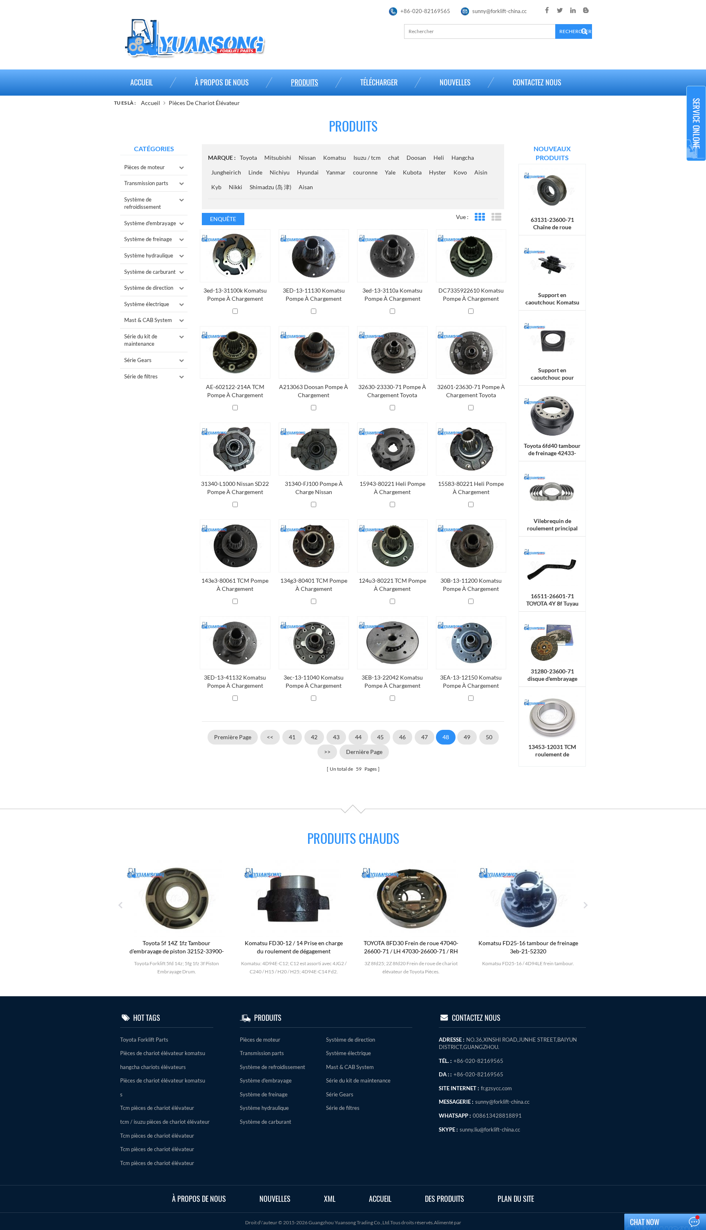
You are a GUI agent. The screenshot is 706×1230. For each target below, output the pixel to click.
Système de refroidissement (142, 203)
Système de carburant (150, 271)
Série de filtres (141, 376)
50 (489, 737)
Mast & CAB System (148, 320)
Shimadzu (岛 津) (270, 186)
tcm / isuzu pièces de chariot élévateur (165, 1121)
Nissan (307, 157)
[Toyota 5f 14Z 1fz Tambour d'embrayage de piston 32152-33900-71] (176, 898)
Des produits (444, 1199)
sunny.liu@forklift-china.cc (490, 1129)
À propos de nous (222, 82)
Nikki (235, 186)
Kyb (216, 186)
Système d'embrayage (150, 223)
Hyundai (308, 172)
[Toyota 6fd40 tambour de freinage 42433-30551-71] (552, 415)
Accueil (141, 82)
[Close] (696, 164)
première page (232, 737)
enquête (223, 218)
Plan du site (516, 1199)
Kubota (412, 172)
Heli (438, 157)
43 (336, 737)
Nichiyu (280, 172)
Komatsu (334, 157)
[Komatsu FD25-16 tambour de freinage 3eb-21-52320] (528, 898)
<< (270, 737)
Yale (390, 172)
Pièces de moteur (144, 167)
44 (358, 737)
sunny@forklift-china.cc (499, 11)
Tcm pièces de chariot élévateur (157, 1108)
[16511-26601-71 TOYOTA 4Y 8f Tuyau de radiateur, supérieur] (552, 566)
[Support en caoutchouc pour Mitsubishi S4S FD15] (552, 340)
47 (424, 737)
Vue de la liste (496, 217)
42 (314, 737)
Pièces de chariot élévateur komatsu (162, 1053)
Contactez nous (537, 82)
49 (467, 737)
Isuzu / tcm (367, 157)
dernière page (364, 751)
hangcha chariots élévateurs (153, 1067)
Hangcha (462, 157)
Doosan (416, 157)
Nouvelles (455, 82)
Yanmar (336, 172)
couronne (365, 172)
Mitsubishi (277, 157)
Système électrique (146, 304)
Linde (255, 172)
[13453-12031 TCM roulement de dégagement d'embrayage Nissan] (552, 716)
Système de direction (148, 287)
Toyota (248, 157)
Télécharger (379, 82)
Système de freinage (148, 239)
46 (402, 737)
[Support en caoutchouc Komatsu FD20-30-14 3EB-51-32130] (552, 265)
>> (327, 751)
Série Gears (138, 360)
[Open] (696, 123)
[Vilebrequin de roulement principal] (552, 491)
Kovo (460, 172)
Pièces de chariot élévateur (204, 102)
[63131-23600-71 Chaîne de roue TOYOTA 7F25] (552, 189)
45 (380, 737)
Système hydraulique (148, 255)
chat (393, 157)
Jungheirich (226, 172)
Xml (329, 1199)
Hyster (437, 172)
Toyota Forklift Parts (144, 1039)
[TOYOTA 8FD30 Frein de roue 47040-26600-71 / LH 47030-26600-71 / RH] (411, 898)
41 (292, 737)
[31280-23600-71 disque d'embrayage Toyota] (552, 641)
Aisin (480, 172)
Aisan (306, 186)
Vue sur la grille (479, 217)
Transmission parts (146, 183)
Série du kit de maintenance (140, 340)
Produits (304, 82)
